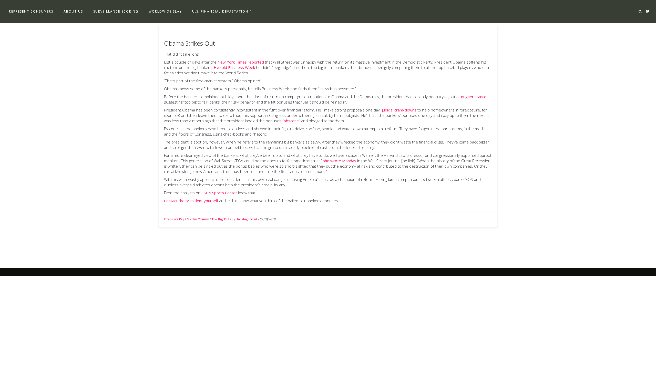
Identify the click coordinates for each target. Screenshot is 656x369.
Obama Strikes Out (189, 43)
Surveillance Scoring (115, 11)
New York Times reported (241, 62)
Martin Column (198, 219)
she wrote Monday (339, 160)
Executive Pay (174, 219)
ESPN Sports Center (219, 192)
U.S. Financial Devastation (220, 11)
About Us (73, 11)
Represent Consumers (31, 11)
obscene (291, 120)
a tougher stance (471, 96)
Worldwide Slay (165, 11)
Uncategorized (246, 219)
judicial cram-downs (399, 109)
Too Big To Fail (222, 219)
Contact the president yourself (191, 200)
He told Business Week (234, 67)
